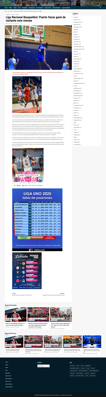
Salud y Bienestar (56, 7)
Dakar (75, 51)
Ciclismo (53, 318)
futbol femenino (79, 373)
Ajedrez (75, 17)
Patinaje (75, 110)
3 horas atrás (17, 352)
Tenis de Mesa (77, 127)
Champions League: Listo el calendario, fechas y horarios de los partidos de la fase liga (92, 350)
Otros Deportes (39, 7)
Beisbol (75, 29)
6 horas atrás (63, 328)
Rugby (75, 115)
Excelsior (72, 373)
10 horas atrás (95, 353)
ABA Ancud (72, 365)
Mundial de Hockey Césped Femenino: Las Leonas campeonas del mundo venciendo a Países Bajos (38, 325)
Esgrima (75, 56)
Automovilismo (77, 22)
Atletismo (76, 19)
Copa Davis (76, 44)
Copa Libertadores (77, 46)
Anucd (82, 365)
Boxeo (75, 34)
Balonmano (76, 24)
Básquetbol (87, 365)
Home (6, 7)
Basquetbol (24, 7)
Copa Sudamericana (78, 49)
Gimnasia (76, 63)
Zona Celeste (76, 144)
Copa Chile (76, 41)
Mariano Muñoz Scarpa (10, 23)
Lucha (75, 85)
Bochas (75, 31)
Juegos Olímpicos (66, 7)
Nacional (17, 14)
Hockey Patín (76, 71)
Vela (75, 137)
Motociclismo (18, 318)
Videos (10, 7)
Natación (75, 100)
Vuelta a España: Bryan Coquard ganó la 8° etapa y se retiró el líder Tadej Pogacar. (60, 325)
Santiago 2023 (77, 120)
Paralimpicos (76, 107)
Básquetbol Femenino (74, 368)
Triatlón (75, 132)
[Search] (100, 8)
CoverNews (62, 395)
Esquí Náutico (77, 58)
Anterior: (22, 294)
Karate (75, 80)
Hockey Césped (35, 318)
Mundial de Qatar (77, 95)
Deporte (12, 14)
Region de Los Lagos (80, 375)
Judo (75, 76)
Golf (74, 66)
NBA (75, 102)
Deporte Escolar (73, 370)
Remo (75, 112)
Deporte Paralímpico (83, 370)
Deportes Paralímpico (94, 370)
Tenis (19, 7)
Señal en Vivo (48, 7)
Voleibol (75, 142)
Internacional (32, 7)
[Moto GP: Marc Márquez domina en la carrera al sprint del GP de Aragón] (16, 314)
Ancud (77, 365)
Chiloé (88, 368)
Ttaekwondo (76, 134)
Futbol (15, 7)
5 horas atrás (40, 328)
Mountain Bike (77, 90)
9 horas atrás (76, 352)
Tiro (74, 129)
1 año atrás (17, 23)
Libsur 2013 (93, 373)
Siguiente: (53, 294)
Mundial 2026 (77, 93)
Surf (74, 122)
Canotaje (75, 36)
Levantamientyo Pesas (78, 83)
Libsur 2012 (87, 373)
